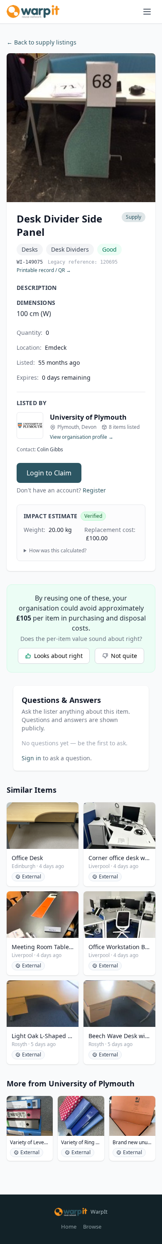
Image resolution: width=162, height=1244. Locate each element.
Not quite (124, 656)
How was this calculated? (57, 550)
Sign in (31, 758)
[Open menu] (147, 11)
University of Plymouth (88, 417)
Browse (92, 1226)
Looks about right (58, 656)
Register (94, 490)
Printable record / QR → (44, 270)
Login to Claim (49, 472)
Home (68, 1226)
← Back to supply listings (41, 42)
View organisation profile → (81, 437)
